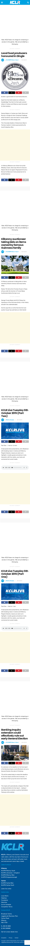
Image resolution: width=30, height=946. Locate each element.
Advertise (4, 902)
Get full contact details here (9, 932)
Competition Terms (6, 907)
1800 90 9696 (6, 926)
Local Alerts (4, 896)
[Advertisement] (15, 21)
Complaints (4, 900)
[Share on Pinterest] (19, 92)
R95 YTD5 (4, 922)
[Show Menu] (2, 2)
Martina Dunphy (10, 420)
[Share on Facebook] (4, 92)
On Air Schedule (6, 904)
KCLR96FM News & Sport (12, 60)
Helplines (4, 898)
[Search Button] (28, 2)
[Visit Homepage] (15, 2)
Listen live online (6, 889)
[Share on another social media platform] (25, 92)
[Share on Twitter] (11, 92)
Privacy (10, 937)
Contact (16, 937)
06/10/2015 (24, 60)
